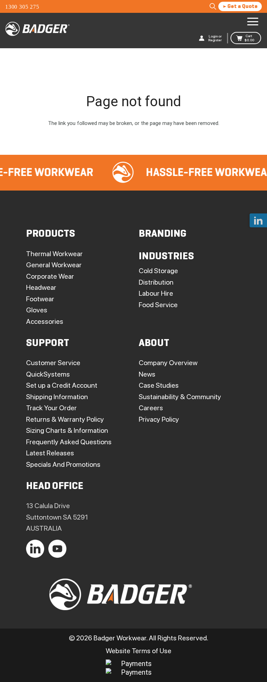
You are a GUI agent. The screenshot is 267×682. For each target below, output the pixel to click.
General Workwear (54, 265)
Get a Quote (242, 6)
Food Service (158, 305)
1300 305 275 (22, 7)
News (147, 374)
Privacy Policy (159, 419)
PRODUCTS (50, 234)
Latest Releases (50, 453)
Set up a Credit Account (61, 385)
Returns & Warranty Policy (65, 419)
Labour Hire (156, 293)
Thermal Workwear (54, 254)
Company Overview (168, 363)
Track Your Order (51, 408)
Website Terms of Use (138, 651)
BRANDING (162, 234)
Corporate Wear (50, 276)
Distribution (156, 282)
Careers (151, 408)
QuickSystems (48, 374)
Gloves (36, 310)
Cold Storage (158, 271)
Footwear (40, 299)
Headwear (41, 287)
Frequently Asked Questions (69, 442)
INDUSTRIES (166, 256)
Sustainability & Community (180, 397)
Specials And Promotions (63, 464)
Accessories (44, 321)
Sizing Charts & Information (67, 430)
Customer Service (53, 363)
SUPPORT (47, 343)
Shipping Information (57, 397)
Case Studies (159, 385)
